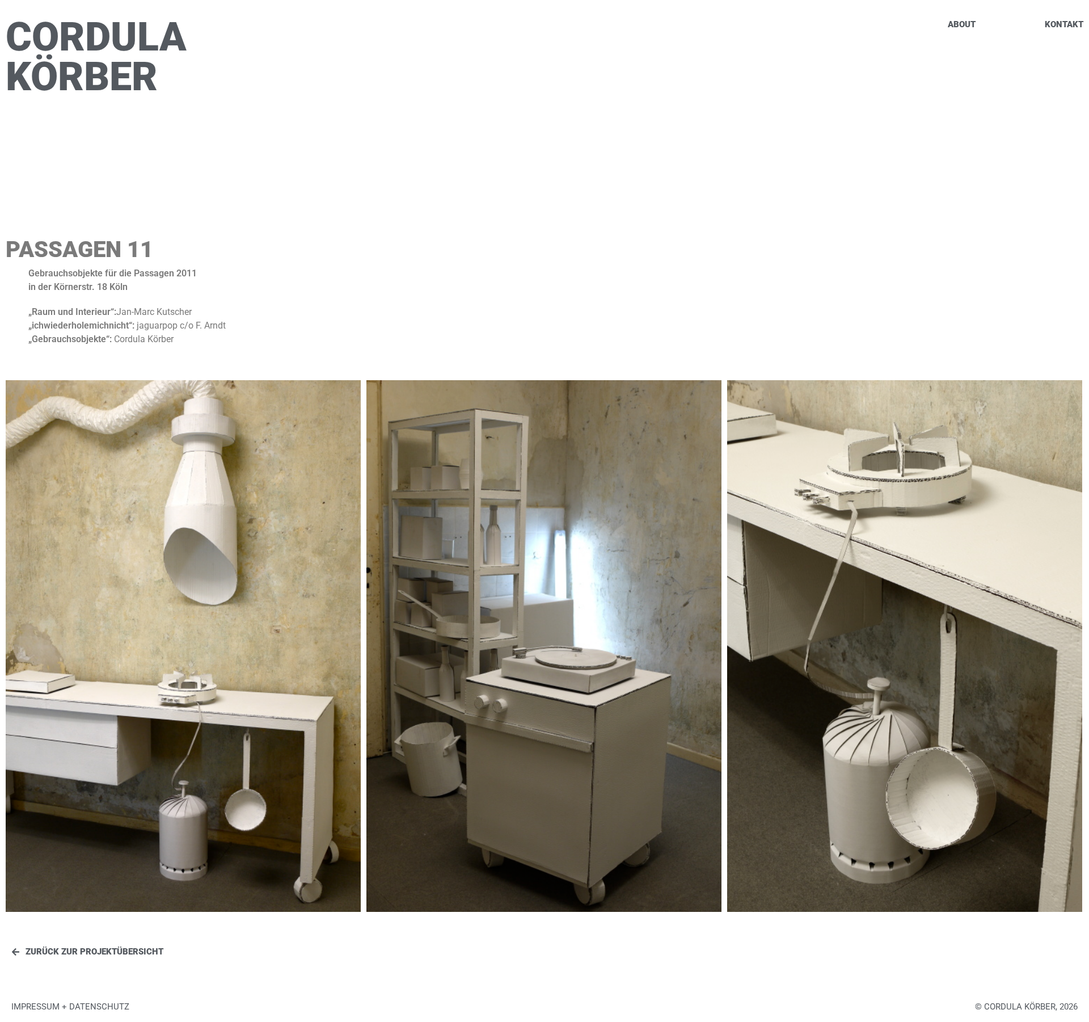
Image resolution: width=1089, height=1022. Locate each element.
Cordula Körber (96, 57)
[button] (1026, 1007)
